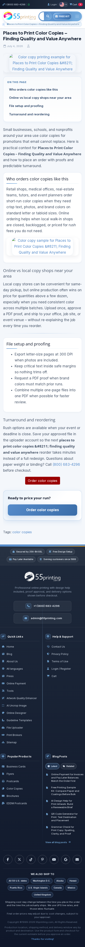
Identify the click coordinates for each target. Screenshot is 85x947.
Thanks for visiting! (42, 939)
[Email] (77, 859)
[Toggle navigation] (77, 16)
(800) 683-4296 (66, 464)
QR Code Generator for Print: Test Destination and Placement (64, 817)
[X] (19, 859)
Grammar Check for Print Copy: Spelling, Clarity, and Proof (63, 830)
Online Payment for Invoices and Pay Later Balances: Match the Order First (67, 777)
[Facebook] (7, 859)
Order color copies (42, 481)
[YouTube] (54, 859)
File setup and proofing (26, 106)
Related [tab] (70, 766)
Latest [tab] (54, 766)
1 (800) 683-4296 (15, 4)
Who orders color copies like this (33, 89)
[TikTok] (30, 859)
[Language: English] (63, 4)
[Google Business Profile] (65, 859)
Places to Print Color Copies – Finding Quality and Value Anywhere (43, 24)
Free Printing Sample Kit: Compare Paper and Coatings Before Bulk (65, 790)
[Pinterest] (42, 859)
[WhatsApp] (29, 4)
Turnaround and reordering (29, 114)
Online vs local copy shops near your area (40, 97)
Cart (76, 4)
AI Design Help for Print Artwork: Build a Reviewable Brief (62, 804)
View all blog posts (56, 842)
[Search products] (48, 16)
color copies (22, 532)
